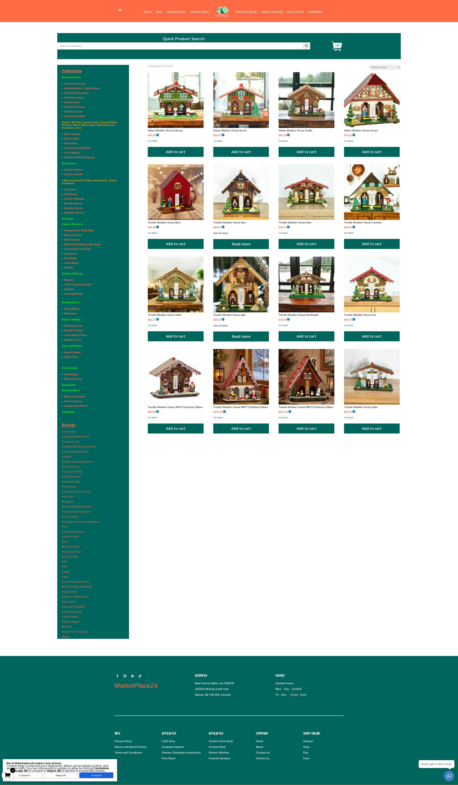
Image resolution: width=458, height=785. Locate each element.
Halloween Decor (74, 106)
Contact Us (263, 752)
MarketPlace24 (135, 685)
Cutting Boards (73, 293)
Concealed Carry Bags (77, 248)
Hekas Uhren (69, 486)
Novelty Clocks (73, 208)
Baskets (69, 279)
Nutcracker (70, 143)
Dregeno (67, 456)
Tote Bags (70, 258)
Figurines (70, 189)
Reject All (60, 775)
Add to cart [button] (176, 151)
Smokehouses (105, 124)
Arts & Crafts (295, 12)
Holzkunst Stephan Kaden (76, 506)
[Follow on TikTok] (140, 676)
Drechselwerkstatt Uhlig (75, 451)
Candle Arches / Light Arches (82, 88)
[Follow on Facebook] (117, 676)
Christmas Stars (74, 97)
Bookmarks (68, 384)
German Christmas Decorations (181, 752)
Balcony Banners (74, 396)
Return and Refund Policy (130, 746)
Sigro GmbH (69, 601)
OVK (64, 561)
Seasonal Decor (176, 12)
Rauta (65, 576)
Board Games (72, 352)
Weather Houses (74, 212)
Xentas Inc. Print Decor (75, 631)
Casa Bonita (68, 431)
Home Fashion (70, 516)
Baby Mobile (71, 308)
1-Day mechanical (72, 180)
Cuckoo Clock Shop (221, 741)
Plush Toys (71, 356)
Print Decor (169, 758)
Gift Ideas (68, 218)
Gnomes (67, 124)
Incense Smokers (74, 116)
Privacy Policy (123, 741)
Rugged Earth (69, 591)
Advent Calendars (75, 83)
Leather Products (272, 12)
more (78, 127)
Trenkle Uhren (70, 616)
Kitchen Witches (74, 198)
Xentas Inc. (263, 758)
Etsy (305, 752)
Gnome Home (217, 746)
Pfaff (64, 566)
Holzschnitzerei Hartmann (76, 511)
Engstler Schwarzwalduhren (77, 461)
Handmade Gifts (71, 481)
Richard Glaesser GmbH (75, 581)
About (259, 746)
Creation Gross (70, 441)
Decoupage (71, 374)
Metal (76, 124)
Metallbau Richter (72, 551)
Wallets (68, 267)
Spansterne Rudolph (73, 606)
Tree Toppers (72, 152)
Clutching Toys (73, 325)
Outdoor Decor (200, 12)
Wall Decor (71, 313)
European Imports (173, 746)
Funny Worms (108, 122)
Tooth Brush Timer (75, 335)
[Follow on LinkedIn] (132, 676)
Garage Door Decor (75, 405)
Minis (84, 124)
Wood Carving (73, 378)
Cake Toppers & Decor (77, 284)
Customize (24, 775)
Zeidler (66, 636)
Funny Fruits (90, 122)
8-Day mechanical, (96, 180)
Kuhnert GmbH (70, 536)
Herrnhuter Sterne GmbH (76, 491)
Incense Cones (73, 111)
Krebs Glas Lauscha (73, 531)
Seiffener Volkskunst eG (75, 596)
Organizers (70, 253)
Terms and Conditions (128, 752)
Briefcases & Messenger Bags (82, 244)
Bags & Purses (73, 235)
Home (147, 12)
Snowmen (68, 127)
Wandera (67, 626)
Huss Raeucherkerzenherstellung (80, 521)
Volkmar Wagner (71, 621)
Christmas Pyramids (76, 92)
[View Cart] (337, 46)
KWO (65, 541)
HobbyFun (68, 501)
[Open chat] (449, 776)
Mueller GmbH (70, 556)
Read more (241, 244)
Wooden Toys (72, 339)
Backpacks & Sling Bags (79, 230)
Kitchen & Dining (246, 12)
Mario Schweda (70, 546)
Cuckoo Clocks (74, 174)
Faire (306, 758)
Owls (92, 124)
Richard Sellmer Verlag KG (77, 586)
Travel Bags (71, 262)
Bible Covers (72, 239)
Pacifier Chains (73, 330)
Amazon (308, 741)
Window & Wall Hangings (79, 157)
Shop (159, 12)
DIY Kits (76, 122)
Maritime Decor (73, 203)
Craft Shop (168, 741)
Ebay (306, 746)
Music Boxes (72, 134)
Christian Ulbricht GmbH (75, 436)
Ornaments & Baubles (77, 148)
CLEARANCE (315, 12)
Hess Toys (67, 496)
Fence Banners (73, 401)
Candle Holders (73, 169)
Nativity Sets (72, 138)
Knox (64, 526)
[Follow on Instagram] (125, 676)
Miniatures (70, 194)
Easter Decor (72, 102)
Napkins (69, 289)
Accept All (96, 775)
